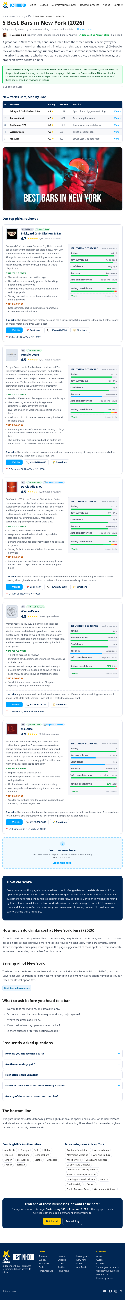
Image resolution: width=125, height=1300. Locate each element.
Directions (80, 330)
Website (14, 330)
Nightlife (26, 16)
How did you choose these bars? (24, 1053)
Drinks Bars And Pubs (78, 1189)
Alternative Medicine (77, 1154)
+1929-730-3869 (36, 822)
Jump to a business (62, 86)
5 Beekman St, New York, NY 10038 (25, 469)
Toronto (21, 1164)
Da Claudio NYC (18, 125)
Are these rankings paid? (20, 1064)
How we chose (84, 29)
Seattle (38, 1159)
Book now (33, 330)
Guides (44, 5)
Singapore (52, 1159)
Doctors (91, 1184)
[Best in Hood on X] (121, 1291)
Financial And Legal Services (81, 1174)
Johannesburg (42, 1154)
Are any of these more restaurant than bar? (31, 1096)
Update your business (107, 1270)
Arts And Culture (101, 1154)
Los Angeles (23, 1159)
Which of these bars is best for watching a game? (35, 1085)
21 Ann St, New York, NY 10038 (23, 593)
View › (117, 111)
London (8, 1159)
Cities (33, 5)
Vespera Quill (19, 34)
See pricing (72, 1221)
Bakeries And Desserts (78, 1164)
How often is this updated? (21, 1074)
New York (15, 16)
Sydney (8, 1164)
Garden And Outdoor (105, 1189)
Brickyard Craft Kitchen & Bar (25, 111)
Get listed (52, 1221)
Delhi (36, 1150)
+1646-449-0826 (57, 330)
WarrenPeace (17, 131)
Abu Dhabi (9, 1150)
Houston (8, 1154)
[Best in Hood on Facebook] (110, 1291)
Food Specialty (74, 1184)
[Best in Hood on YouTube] (104, 1291)
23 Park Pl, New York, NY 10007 (23, 337)
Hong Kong (24, 1154)
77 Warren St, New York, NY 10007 (25, 711)
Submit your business (64, 5)
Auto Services (74, 1159)
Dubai (47, 1150)
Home (5, 16)
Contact (118, 5)
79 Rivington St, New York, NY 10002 (26, 828)
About (106, 5)
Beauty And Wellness (96, 1159)
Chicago (24, 1150)
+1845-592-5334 (36, 704)
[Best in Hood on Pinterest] (115, 1291)
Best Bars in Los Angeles (17, 988)
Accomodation (101, 1150)
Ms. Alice (14, 138)
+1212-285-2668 (57, 586)
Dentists (104, 1179)
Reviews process (89, 5)
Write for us (102, 1274)
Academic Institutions (78, 1150)
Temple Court (17, 118)
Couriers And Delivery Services (82, 1169)
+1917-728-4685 (36, 462)
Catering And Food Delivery (81, 1179)
